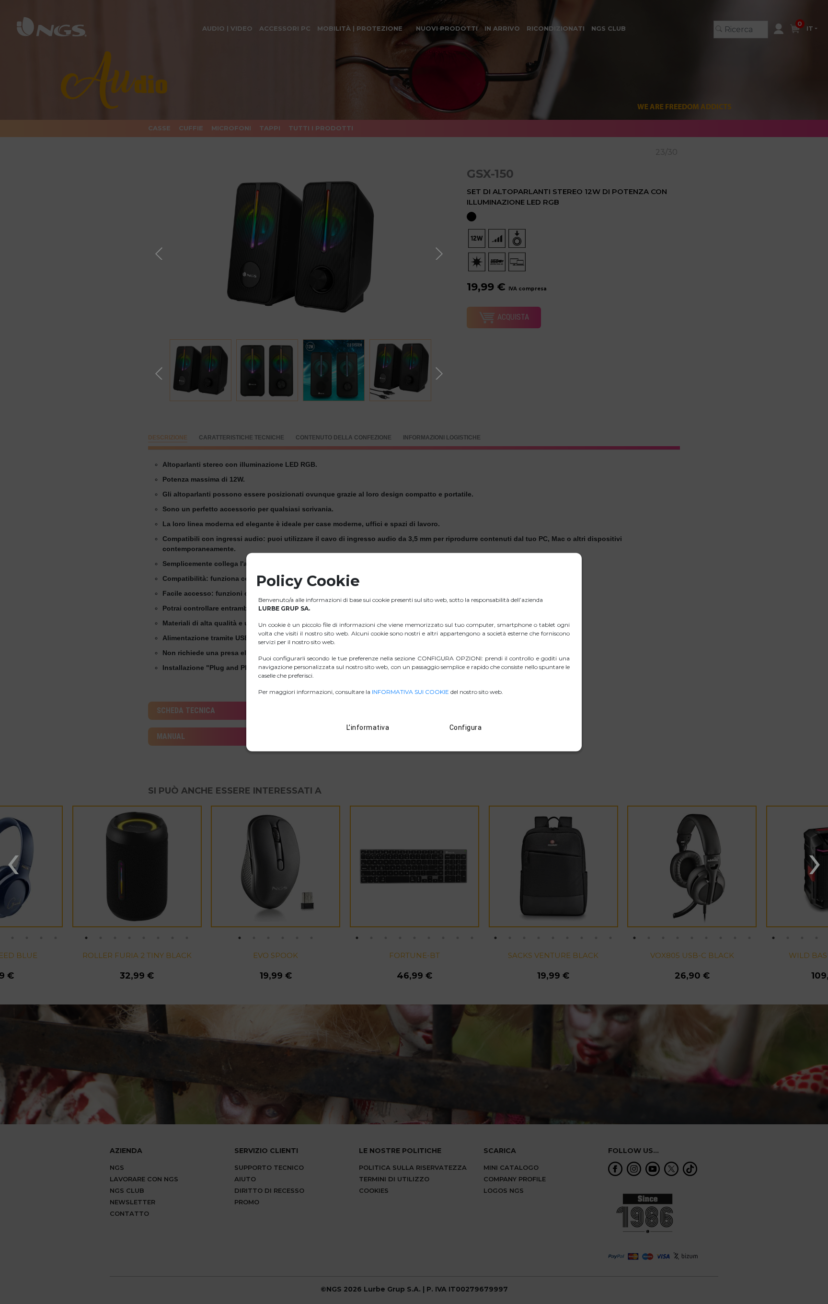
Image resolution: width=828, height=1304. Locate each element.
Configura (465, 727)
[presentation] (13, 860)
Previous (160, 252)
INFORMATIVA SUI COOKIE (411, 691)
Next (440, 252)
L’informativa (368, 727)
